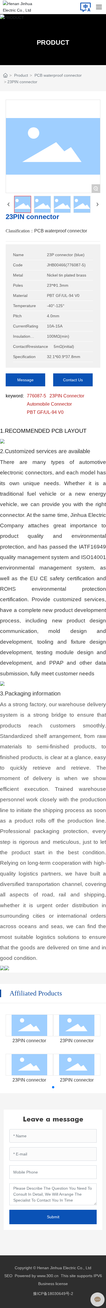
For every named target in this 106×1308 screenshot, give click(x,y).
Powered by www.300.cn (37, 1275)
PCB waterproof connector (58, 75)
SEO (8, 1275)
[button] (53, 1087)
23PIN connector (29, 1040)
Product (21, 75)
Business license (53, 1283)
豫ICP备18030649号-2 (53, 1293)
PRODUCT (53, 42)
